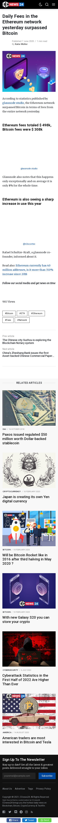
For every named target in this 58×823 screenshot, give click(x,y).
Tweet (30, 820)
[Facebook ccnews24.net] (3, 811)
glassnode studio (13, 103)
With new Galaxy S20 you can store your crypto (25, 619)
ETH (23, 313)
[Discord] (15, 811)
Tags (30, 788)
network (23, 320)
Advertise (20, 788)
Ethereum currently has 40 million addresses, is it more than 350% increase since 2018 (27, 270)
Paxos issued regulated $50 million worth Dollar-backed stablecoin (24, 438)
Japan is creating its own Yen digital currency (25, 499)
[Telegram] (21, 811)
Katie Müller (21, 44)
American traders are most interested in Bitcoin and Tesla (26, 740)
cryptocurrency (12, 491)
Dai (4, 429)
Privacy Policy (43, 788)
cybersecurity (10, 670)
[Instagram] (26, 811)
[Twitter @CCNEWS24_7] (9, 811)
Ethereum (37, 313)
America (7, 732)
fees (8, 320)
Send (46, 820)
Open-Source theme (9, 800)
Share (15, 820)
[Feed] (31, 811)
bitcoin (9, 313)
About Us (7, 788)
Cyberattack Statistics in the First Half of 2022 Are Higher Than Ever (25, 679)
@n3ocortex (29, 244)
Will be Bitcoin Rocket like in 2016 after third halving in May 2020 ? (26, 559)
